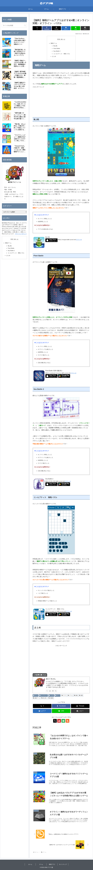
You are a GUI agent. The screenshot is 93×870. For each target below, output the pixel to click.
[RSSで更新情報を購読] (56, 691)
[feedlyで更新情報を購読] (53, 691)
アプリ (64, 695)
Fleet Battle (56, 48)
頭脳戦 (51, 698)
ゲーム (36, 695)
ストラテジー (44, 695)
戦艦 (81, 695)
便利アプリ (52, 864)
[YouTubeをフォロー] (50, 691)
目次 (58, 39)
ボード (58, 695)
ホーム (30, 864)
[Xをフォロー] (47, 691)
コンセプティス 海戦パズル (61, 53)
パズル (52, 695)
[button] (85, 28)
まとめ (54, 56)
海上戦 (55, 46)
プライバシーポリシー (21, 233)
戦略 (76, 695)
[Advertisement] (61, 100)
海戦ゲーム (54, 43)
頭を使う (45, 698)
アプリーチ (79, 239)
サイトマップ (63, 864)
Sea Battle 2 (56, 51)
